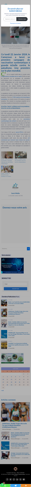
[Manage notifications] (4, 483)
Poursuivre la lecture (15, 23)
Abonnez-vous (22, 19)
